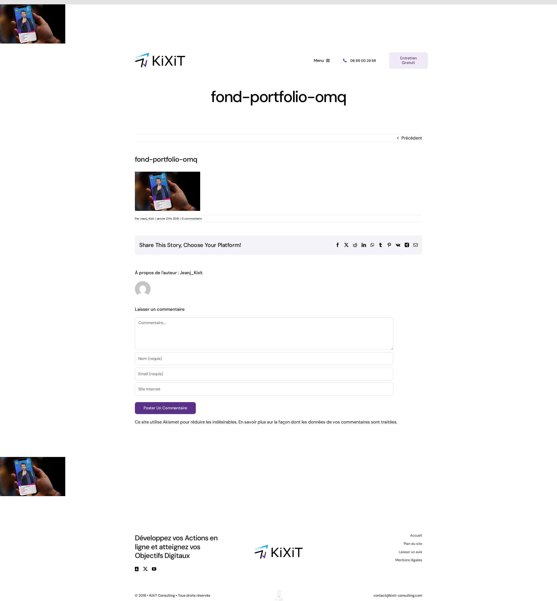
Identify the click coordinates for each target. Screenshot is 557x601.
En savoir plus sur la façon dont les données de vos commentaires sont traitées (317, 422)
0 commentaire (192, 218)
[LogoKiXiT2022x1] (278, 547)
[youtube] (154, 569)
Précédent (411, 138)
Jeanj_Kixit (147, 218)
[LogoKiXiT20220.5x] (160, 55)
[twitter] (145, 569)
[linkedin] (137, 569)
